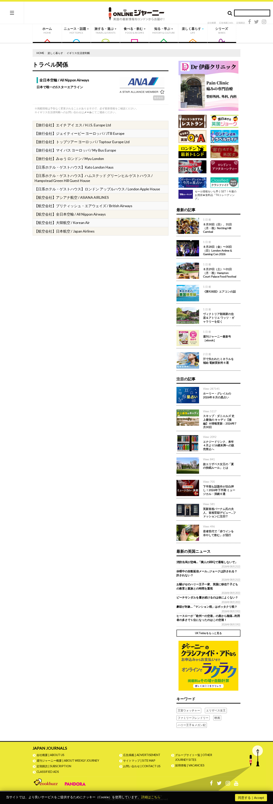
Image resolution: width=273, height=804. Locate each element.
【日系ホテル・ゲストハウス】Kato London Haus (74, 167)
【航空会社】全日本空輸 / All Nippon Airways (70, 214)
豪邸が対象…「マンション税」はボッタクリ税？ (206, 606)
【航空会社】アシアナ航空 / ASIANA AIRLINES (71, 197)
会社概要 (211, 22)
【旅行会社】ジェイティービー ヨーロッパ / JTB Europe (79, 133)
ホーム (47, 30)
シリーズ (221, 30)
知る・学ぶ (163, 30)
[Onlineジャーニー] (136, 12)
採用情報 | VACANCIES (189, 765)
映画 (217, 717)
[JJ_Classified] (208, 665)
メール (88, 112)
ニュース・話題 (75, 30)
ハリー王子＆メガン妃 (192, 725)
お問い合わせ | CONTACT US (141, 766)
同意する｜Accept (251, 797)
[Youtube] (236, 784)
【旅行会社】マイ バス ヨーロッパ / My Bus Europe (75, 150)
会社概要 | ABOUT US (50, 755)
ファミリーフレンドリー (193, 717)
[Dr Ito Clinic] (208, 85)
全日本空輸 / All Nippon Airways (64, 80)
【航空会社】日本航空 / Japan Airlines (64, 231)
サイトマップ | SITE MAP (139, 760)
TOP (266, 782)
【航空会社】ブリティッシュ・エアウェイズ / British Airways (83, 206)
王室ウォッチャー (189, 710)
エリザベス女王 (216, 710)
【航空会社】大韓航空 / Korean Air (62, 223)
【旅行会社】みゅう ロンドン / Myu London (69, 159)
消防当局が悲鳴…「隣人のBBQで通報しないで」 (207, 562)
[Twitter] (256, 22)
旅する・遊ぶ (105, 30)
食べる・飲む (134, 30)
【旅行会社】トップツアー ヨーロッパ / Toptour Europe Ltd (82, 142)
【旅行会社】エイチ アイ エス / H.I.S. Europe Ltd (72, 125)
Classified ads (48, 771)
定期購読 (240, 22)
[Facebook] (249, 22)
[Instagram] (264, 22)
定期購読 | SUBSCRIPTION (55, 766)
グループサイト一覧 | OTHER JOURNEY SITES (193, 757)
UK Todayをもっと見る (208, 633)
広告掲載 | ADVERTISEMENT (141, 755)
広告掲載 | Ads (226, 22)
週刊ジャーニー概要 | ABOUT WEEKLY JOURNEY (68, 760)
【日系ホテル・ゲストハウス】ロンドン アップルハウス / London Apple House (97, 189)
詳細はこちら (150, 797)
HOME (40, 53)
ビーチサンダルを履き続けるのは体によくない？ (207, 597)
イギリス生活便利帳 (78, 53)
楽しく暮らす (192, 30)
